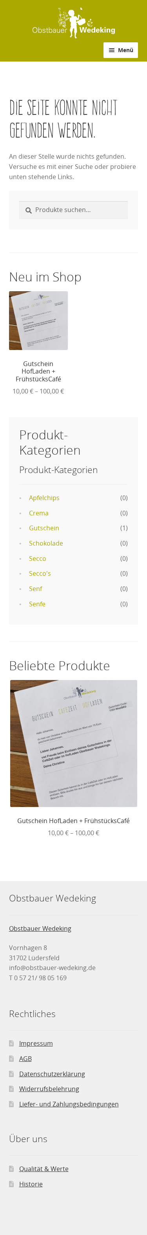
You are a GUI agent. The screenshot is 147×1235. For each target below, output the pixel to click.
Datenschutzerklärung (52, 1074)
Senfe (37, 604)
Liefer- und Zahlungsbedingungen (69, 1104)
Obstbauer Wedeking (40, 928)
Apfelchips (44, 497)
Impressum (36, 1043)
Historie (31, 1184)
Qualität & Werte (44, 1168)
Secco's (40, 573)
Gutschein (44, 528)
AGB (25, 1058)
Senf (35, 588)
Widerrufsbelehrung (49, 1088)
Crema (39, 513)
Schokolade (46, 543)
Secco (37, 558)
